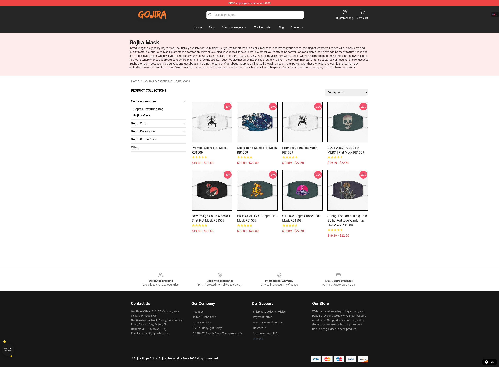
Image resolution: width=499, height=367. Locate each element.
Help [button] (492, 362)
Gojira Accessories (156, 81)
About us (198, 311)
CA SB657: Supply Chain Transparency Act (218, 333)
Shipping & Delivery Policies (269, 311)
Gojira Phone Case (143, 139)
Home (135, 81)
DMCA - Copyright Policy (207, 328)
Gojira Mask (181, 81)
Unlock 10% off (7, 350)
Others (135, 147)
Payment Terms (262, 317)
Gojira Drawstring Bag (148, 109)
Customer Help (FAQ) (266, 333)
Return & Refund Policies (268, 322)
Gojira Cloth (139, 123)
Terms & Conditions (204, 317)
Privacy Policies (202, 322)
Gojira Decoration (143, 131)
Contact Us (259, 328)
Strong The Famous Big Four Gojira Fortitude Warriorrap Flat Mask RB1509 (347, 220)
